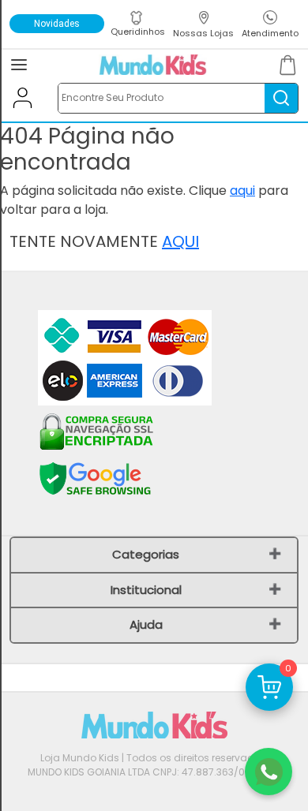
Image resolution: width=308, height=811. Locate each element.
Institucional (146, 589)
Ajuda (146, 624)
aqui (242, 190)
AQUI (180, 241)
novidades (57, 23)
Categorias (145, 554)
